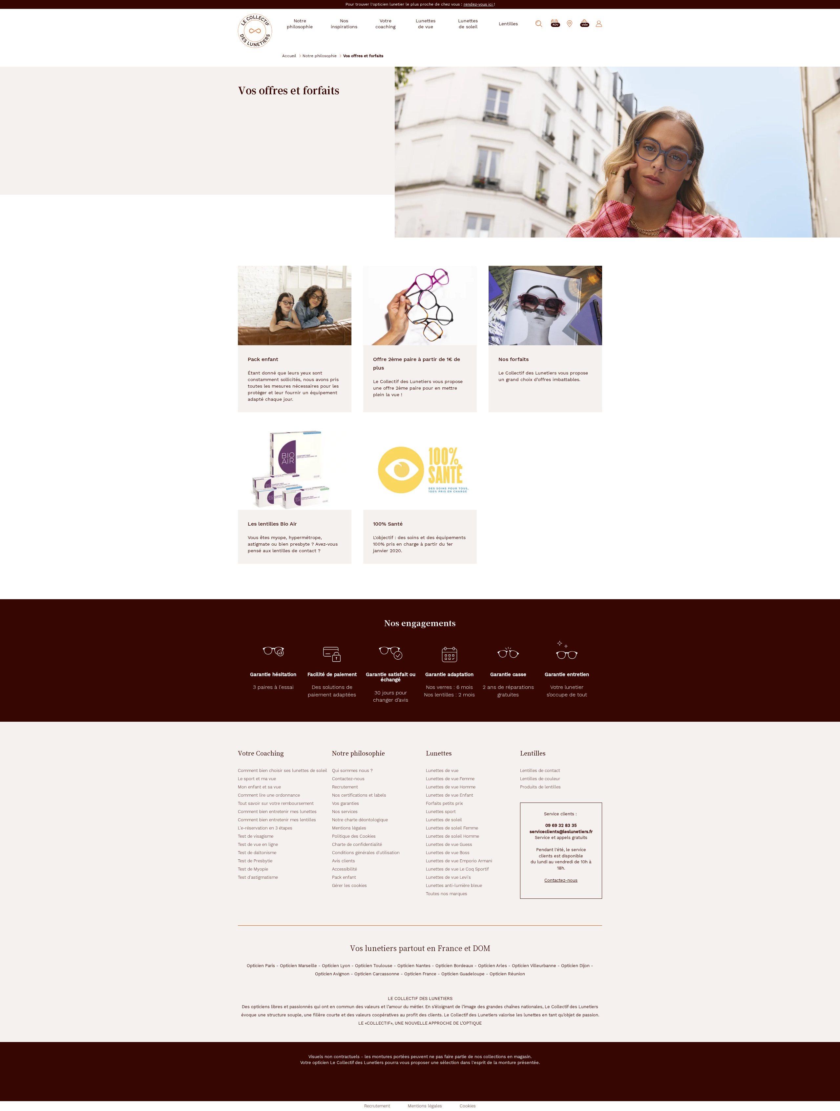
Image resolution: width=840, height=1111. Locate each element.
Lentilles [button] (508, 23)
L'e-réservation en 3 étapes (265, 828)
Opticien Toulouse (373, 965)
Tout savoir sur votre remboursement (276, 803)
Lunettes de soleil (444, 819)
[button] (584, 24)
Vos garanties (345, 803)
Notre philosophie (320, 56)
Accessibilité (344, 869)
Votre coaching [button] (385, 23)
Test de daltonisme (257, 852)
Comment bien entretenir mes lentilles (277, 819)
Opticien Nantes (413, 965)
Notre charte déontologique (360, 819)
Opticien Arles (492, 965)
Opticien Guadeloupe (463, 973)
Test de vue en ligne (258, 844)
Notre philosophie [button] (300, 23)
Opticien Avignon (332, 973)
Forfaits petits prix (444, 803)
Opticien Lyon (336, 965)
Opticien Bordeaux (454, 965)
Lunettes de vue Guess (449, 844)
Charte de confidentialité (357, 844)
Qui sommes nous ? (352, 770)
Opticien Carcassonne (376, 973)
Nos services (345, 811)
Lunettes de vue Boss (448, 852)
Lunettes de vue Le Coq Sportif (457, 869)
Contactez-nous (348, 778)
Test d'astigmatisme (258, 877)
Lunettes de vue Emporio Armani (459, 860)
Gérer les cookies (349, 885)
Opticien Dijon (575, 965)
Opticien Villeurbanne (534, 965)
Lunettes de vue (442, 770)
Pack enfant (344, 877)
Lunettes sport (441, 811)
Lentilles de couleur (540, 778)
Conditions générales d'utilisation (366, 852)
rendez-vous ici (479, 4)
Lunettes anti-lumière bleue (454, 885)
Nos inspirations (344, 23)
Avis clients (343, 860)
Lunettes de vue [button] (425, 23)
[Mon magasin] (570, 23)
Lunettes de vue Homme (450, 786)
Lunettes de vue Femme (450, 778)
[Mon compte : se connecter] (599, 23)
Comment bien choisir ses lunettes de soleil (282, 770)
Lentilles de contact (540, 770)
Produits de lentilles (540, 786)
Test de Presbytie (255, 860)
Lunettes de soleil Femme (452, 828)
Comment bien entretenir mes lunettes (277, 811)
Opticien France (420, 973)
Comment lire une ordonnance (269, 795)
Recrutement (345, 786)
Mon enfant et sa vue (259, 786)
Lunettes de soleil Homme (452, 836)
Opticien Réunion (507, 973)
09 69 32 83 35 (561, 825)
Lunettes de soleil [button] (468, 23)
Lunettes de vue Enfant (449, 795)
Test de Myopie (253, 869)
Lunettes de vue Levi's (448, 877)
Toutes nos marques (446, 893)
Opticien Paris (261, 965)
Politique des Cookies (354, 836)
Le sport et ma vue (257, 778)
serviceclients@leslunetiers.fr (561, 831)
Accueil (289, 56)
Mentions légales (349, 828)
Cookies (468, 1105)
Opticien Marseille (298, 965)
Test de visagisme (255, 836)
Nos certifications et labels (359, 795)
